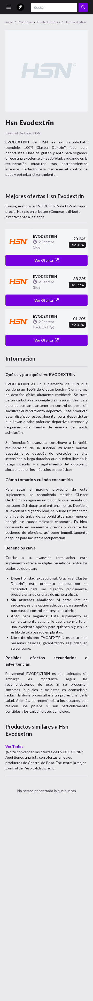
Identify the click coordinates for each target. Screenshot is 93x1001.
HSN (37, 133)
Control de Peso (18, 133)
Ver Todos (14, 746)
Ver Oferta (43, 260)
